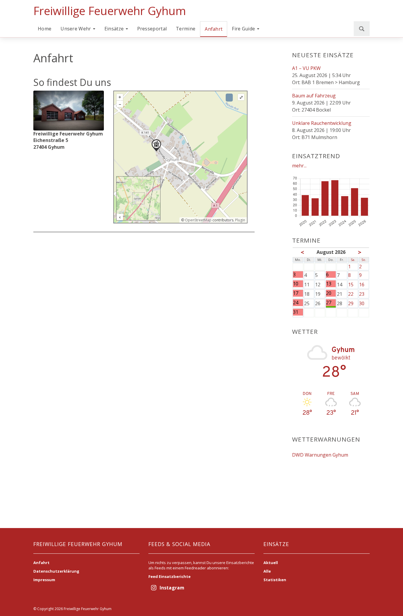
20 (328, 293)
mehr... (299, 165)
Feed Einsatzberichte (169, 576)
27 (328, 302)
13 (328, 283)
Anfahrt (213, 29)
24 (295, 302)
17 (295, 293)
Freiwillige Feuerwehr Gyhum (109, 10)
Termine (185, 28)
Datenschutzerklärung (56, 571)
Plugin (239, 220)
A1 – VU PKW (306, 68)
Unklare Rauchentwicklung (321, 123)
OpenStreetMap (198, 220)
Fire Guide (244, 28)
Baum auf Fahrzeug (314, 95)
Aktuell (270, 562)
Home (44, 28)
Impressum (44, 579)
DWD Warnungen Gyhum (320, 455)
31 (295, 312)
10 (295, 283)
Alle (267, 571)
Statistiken (274, 579)
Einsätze (114, 28)
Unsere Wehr (76, 28)
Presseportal (152, 28)
